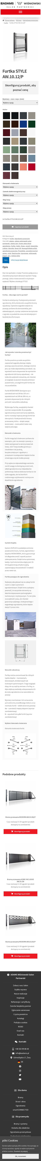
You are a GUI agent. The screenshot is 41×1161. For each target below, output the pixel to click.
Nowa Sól (18, 248)
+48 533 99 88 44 (22, 1049)
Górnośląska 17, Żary (22, 1057)
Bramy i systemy (20, 1124)
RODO (20, 1026)
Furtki (6, 23)
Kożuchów (34, 246)
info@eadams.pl (22, 1053)
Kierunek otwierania (11, 183)
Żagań (5, 256)
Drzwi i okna (20, 1101)
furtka (13, 246)
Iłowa (23, 246)
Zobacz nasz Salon (20, 985)
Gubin (18, 246)
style (9, 253)
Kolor (5, 109)
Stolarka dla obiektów (20, 1128)
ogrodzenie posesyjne (10, 251)
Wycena (18, 20)
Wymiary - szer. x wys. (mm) (13, 99)
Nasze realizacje (20, 993)
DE (22, 1061)
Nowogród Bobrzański (29, 248)
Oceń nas (20, 1030)
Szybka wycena (20, 989)
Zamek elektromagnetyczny (14, 191)
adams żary (14, 243)
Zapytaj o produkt (22, 227)
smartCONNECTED (20, 1110)
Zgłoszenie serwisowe (20, 1010)
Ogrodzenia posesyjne (30, 20)
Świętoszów (16, 253)
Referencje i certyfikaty (20, 1002)
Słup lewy (7, 200)
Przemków (21, 251)
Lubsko (5, 248)
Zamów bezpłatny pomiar (20, 1006)
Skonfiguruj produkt (22, 831)
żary (9, 256)
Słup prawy (7, 208)
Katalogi (20, 1018)
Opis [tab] (6, 260)
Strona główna (10, 20)
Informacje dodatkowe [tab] (19, 260)
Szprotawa (24, 253)
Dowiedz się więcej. (21, 1151)
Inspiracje (20, 998)
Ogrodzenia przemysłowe (20, 1132)
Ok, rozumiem (20, 1156)
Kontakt (20, 1035)
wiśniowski (32, 253)
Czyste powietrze (20, 1014)
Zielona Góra (15, 256)
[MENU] (20, 12)
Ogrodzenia (20, 1105)
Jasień (27, 246)
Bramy (20, 1097)
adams (11, 241)
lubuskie (11, 248)
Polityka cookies (20, 1022)
